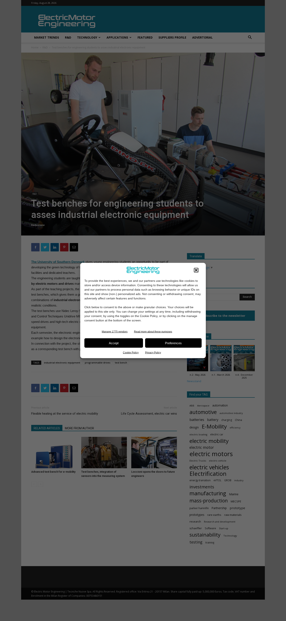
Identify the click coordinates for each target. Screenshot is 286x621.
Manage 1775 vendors (115, 331)
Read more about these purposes (153, 331)
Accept (114, 343)
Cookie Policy (131, 352)
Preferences (173, 343)
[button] (196, 270)
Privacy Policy (153, 352)
